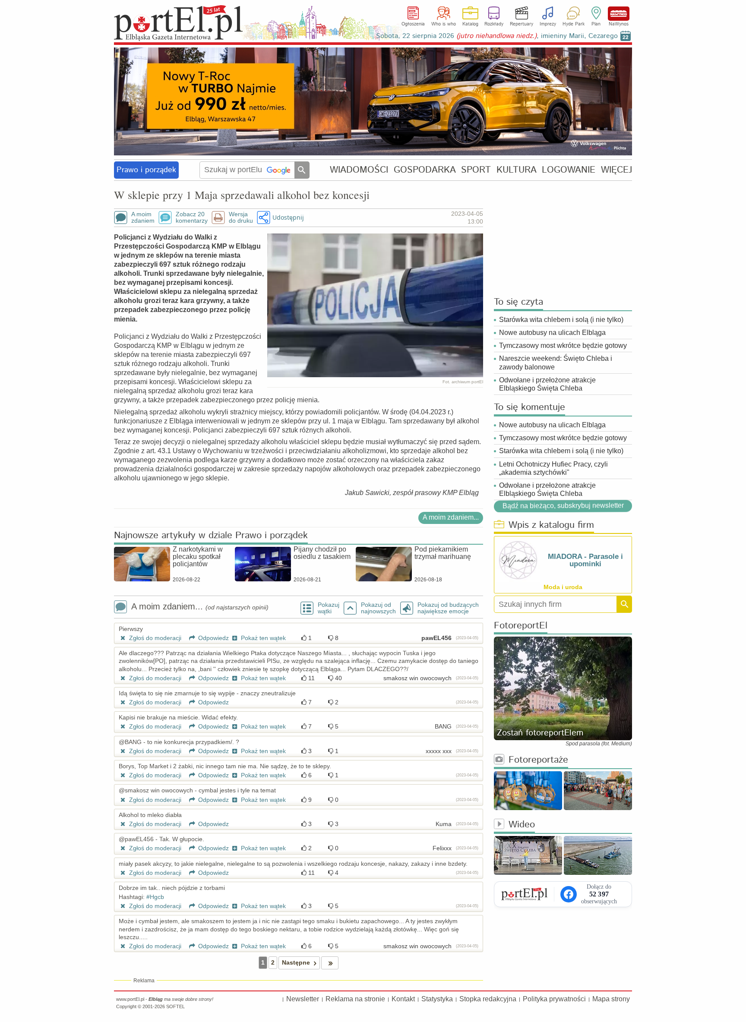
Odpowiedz (212, 637)
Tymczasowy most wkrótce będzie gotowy (563, 345)
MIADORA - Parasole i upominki (585, 560)
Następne (296, 962)
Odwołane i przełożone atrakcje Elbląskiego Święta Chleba (547, 384)
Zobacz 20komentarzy (192, 217)
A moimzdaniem (143, 217)
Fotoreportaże (538, 760)
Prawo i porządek (146, 170)
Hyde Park (574, 24)
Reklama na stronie (355, 999)
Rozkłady (493, 24)
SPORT (476, 170)
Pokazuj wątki (328, 608)
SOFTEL (175, 1006)
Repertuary (521, 24)
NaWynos (618, 13)
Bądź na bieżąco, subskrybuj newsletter (563, 505)
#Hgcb (155, 896)
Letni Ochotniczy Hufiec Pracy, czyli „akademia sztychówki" (553, 468)
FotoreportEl (520, 626)
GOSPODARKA (425, 170)
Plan (596, 24)
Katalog (470, 24)
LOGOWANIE (568, 170)
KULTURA (516, 170)
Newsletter (302, 999)
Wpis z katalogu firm (551, 525)
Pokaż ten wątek (262, 637)
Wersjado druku (241, 217)
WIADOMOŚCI (359, 170)
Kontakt (403, 999)
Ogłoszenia (413, 24)
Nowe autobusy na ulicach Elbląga (552, 332)
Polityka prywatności (554, 999)
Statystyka (437, 999)
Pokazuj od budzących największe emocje (448, 608)
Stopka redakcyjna (487, 999)
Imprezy (548, 24)
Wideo (522, 825)
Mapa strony (611, 999)
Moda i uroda (563, 587)
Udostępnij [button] (288, 217)
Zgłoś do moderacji (154, 637)
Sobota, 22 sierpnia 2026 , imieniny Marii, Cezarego (497, 36)
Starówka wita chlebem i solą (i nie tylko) (561, 319)
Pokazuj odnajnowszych (378, 608)
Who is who (443, 24)
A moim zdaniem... (451, 517)
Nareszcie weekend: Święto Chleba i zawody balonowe (555, 362)
